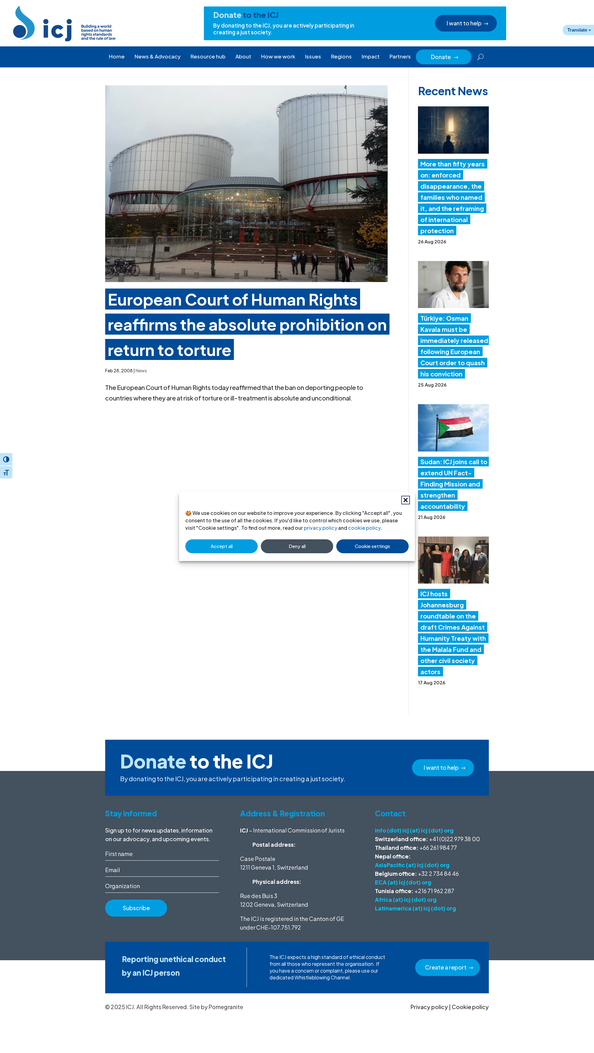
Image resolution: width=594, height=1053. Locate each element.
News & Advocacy (158, 56)
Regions (341, 56)
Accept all (222, 546)
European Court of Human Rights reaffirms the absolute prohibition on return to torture (247, 324)
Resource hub (208, 56)
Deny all (297, 546)
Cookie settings (372, 546)
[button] (405, 500)
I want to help (464, 23)
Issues (313, 56)
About (243, 56)
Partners (400, 56)
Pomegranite (226, 1006)
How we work (278, 56)
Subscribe (136, 907)
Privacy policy (429, 1006)
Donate (445, 56)
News (141, 370)
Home (117, 56)
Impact (371, 56)
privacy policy (320, 527)
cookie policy (364, 527)
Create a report (446, 967)
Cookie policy (470, 1006)
